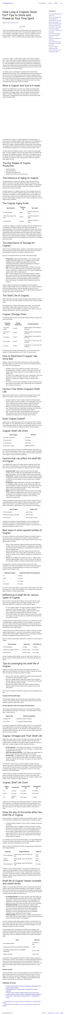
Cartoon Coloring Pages (55, 17)
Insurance (52, 30)
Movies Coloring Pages (54, 33)
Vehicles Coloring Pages (55, 50)
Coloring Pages (42, 3)
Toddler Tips (53, 46)
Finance (52, 27)
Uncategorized (53, 48)
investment (59, 30)
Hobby (51, 28)
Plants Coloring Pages (54, 35)
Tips (61, 3)
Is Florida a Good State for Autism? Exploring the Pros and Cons (22, 992)
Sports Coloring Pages (55, 41)
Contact (57, 1013)
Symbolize (52, 43)
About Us (44, 1013)
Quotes (50, 3)
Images (56, 3)
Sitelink (61, 1013)
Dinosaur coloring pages (55, 22)
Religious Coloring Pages (55, 38)
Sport (51, 40)
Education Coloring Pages (55, 23)
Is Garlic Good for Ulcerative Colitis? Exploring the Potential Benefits (23, 994)
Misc (51, 32)
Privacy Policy (51, 1013)
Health (58, 27)
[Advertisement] (22, 48)
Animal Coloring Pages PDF (55, 13)
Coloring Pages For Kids (55, 20)
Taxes (58, 43)
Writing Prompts (53, 51)
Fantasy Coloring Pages (55, 25)
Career (51, 15)
